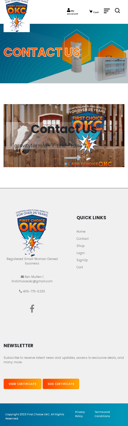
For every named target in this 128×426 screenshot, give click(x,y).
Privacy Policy (80, 414)
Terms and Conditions (102, 414)
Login (81, 253)
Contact (83, 239)
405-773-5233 (33, 291)
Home (81, 231)
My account (72, 12)
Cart (96, 12)
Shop (81, 246)
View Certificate (22, 384)
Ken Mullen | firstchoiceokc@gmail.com (32, 279)
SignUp (82, 260)
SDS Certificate (61, 384)
